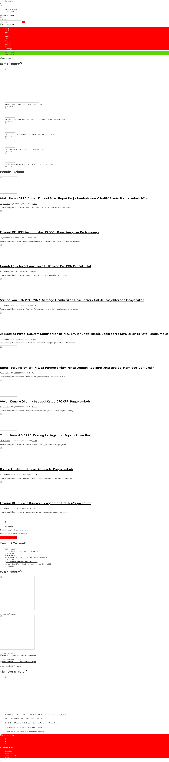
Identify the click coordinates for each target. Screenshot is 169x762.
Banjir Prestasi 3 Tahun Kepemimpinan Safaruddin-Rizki (26, 104)
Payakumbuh (5, 204)
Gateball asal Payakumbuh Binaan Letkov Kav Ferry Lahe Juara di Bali (31, 723)
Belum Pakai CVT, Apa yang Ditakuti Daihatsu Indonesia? (26, 558)
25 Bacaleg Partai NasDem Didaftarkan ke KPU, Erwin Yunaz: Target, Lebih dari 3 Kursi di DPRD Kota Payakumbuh (84, 334)
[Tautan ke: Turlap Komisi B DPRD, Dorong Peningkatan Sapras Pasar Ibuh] (8, 430)
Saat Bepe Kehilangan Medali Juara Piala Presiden (24, 727)
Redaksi (8, 757)
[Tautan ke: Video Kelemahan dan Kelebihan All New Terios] (10, 549)
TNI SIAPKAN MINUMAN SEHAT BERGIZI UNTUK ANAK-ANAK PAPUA (30, 134)
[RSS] (5, 743)
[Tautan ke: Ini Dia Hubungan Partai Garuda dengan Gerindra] (18, 655)
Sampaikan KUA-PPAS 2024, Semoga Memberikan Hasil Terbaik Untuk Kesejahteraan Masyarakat (72, 300)
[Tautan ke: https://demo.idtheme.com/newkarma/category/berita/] (21, 63)
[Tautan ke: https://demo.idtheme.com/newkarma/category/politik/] (21, 571)
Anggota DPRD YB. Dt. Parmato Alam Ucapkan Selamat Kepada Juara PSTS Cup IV (36, 714)
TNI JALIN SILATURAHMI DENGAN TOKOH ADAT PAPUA (25, 149)
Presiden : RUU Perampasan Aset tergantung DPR (19, 612)
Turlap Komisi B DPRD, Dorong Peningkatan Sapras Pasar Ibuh (46, 435)
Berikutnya (9, 526)
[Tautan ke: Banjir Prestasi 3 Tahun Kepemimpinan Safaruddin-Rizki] (22, 102)
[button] (23, 22)
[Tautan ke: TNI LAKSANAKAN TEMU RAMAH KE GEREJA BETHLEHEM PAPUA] (10, 162)
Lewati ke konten (6, 1)
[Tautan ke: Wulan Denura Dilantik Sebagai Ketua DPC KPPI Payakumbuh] (8, 396)
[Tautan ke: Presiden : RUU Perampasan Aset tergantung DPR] (17, 610)
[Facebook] (5, 739)
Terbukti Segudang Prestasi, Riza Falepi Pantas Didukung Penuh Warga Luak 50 (35, 119)
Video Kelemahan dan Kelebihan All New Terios (22, 551)
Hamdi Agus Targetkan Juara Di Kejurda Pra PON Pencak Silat (45, 266)
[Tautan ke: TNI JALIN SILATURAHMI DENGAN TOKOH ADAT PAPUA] (10, 147)
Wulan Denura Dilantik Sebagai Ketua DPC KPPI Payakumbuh (45, 401)
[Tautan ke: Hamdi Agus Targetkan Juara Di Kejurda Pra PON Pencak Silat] (8, 261)
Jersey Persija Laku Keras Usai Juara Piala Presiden (24, 732)
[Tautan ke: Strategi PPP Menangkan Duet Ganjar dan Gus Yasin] (18, 662)
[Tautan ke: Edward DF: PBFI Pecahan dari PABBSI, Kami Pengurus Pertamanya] (8, 227)
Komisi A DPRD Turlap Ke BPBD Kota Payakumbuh (36, 469)
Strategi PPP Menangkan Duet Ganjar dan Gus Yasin (20, 664)
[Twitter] (5, 741)
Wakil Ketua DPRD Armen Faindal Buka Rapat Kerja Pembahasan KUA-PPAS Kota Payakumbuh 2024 (74, 198)
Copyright (8, 751)
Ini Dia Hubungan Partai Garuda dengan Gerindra (19, 658)
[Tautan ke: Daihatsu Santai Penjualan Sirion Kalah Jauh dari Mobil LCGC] (21, 562)
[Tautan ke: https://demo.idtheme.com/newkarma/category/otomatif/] (25, 543)
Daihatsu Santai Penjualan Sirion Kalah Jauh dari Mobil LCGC (28, 564)
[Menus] (1, 3)
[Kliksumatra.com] (7, 15)
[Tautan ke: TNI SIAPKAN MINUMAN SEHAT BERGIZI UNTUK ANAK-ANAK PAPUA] (10, 132)
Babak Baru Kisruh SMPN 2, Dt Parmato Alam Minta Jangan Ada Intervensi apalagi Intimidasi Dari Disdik (77, 367)
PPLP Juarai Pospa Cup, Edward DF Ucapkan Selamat (25, 719)
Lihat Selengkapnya (8, 538)
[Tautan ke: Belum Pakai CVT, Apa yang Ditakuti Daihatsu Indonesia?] (11, 555)
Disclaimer (9, 753)
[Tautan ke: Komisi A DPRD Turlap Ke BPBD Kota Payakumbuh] (8, 464)
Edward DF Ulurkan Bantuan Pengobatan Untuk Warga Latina (45, 503)
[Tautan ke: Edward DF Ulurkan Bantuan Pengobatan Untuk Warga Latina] (8, 497)
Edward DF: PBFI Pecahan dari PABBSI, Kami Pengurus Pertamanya (49, 232)
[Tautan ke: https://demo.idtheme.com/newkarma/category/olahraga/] (25, 671)
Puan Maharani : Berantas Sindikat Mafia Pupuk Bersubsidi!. (22, 651)
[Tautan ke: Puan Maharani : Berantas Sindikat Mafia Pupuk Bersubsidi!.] (17, 649)
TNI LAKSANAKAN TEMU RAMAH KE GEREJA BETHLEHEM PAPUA (29, 164)
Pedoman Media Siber (13, 755)
